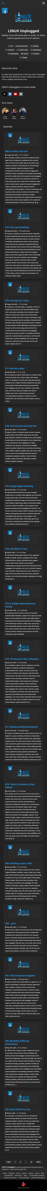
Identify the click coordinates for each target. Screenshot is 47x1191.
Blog (42, 1173)
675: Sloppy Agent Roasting (19, 486)
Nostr (25, 1175)
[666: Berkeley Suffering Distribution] (23, 1029)
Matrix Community (10, 1178)
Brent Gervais (22, 117)
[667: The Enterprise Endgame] (23, 964)
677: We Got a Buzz (14, 368)
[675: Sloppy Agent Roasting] (23, 474)
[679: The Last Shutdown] (23, 215)
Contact (30, 1173)
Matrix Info (18, 1175)
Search (37, 1173)
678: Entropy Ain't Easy (17, 300)
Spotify (26, 54)
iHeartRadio (14, 54)
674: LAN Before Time (16, 548)
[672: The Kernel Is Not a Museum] (23, 647)
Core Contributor (24, 1178)
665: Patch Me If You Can (17, 1109)
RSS (12, 46)
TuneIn (24, 57)
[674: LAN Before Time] (23, 537)
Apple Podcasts (22, 46)
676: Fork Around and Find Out (21, 425)
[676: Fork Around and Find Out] (23, 414)
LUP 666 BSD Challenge (36, 1175)
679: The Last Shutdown (17, 227)
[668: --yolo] (23, 911)
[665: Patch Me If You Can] (23, 1097)
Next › (39, 1162)
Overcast (11, 50)
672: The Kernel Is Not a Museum (22, 658)
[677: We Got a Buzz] (23, 356)
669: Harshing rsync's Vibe (18, 863)
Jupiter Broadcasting (38, 1178)
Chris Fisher (5, 117)
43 (31, 1162)
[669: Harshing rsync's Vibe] (23, 851)
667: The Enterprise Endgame (20, 975)
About (5, 1173)
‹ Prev (8, 1162)
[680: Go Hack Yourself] (23, 139)
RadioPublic (37, 50)
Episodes (12, 1173)
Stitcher (36, 54)
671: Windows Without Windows (21, 726)
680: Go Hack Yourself (16, 151)
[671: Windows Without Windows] (23, 715)
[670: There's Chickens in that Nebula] (23, 772)
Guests (24, 1173)
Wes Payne (14, 117)
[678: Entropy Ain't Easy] (23, 288)
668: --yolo (10, 923)
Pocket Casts (23, 50)
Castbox (35, 46)
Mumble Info (9, 1175)
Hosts (18, 1173)
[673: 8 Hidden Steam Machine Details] (23, 592)
